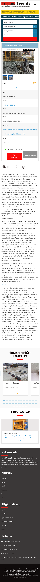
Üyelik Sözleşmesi (7, 517)
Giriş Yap (4, 514)
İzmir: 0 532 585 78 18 (10, 549)
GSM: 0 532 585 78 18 (9, 553)
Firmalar (4, 478)
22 (30, 403)
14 (7, 403)
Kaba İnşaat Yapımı (23, 129)
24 (36, 403)
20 (24, 403)
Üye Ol (3, 510)
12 (36, 399)
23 (33, 403)
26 (17, 406)
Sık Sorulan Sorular (7, 521)
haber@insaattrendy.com (12, 541)
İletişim (3, 525)
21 (27, 403)
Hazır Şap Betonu (12, 383)
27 (20, 406)
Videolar (4, 494)
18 (19, 403)
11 (33, 399)
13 (4, 403)
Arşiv (2, 498)
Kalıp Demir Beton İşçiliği (17, 134)
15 (10, 403)
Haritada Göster (30, 156)
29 (26, 406)
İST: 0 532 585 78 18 (9, 545)
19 (21, 403)
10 (30, 399)
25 (14, 406)
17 (16, 403)
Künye (3, 529)
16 (13, 403)
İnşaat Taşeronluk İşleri (10, 129)
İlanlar (3, 482)
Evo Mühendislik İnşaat (10, 88)
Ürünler (3, 486)
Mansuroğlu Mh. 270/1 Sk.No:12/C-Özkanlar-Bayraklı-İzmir (18, 558)
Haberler (4, 490)
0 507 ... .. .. (6, 105)
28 (23, 406)
